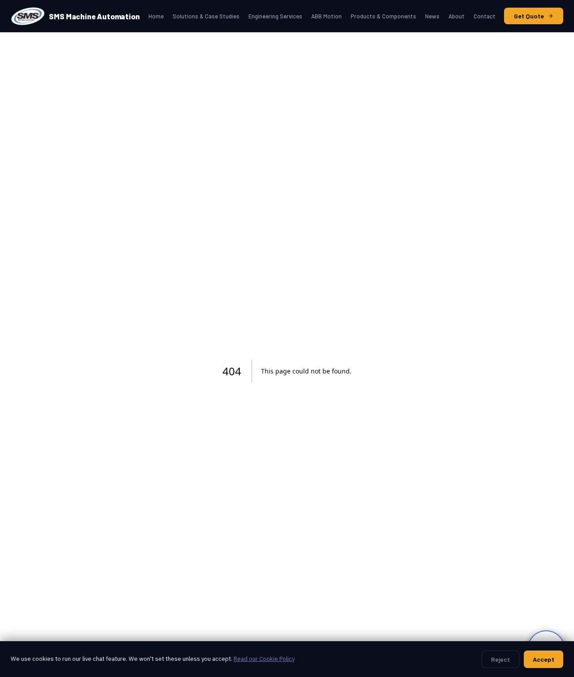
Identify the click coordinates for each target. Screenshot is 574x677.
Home (156, 16)
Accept (543, 659)
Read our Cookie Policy (264, 659)
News (432, 16)
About (456, 16)
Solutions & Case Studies (206, 16)
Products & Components (383, 16)
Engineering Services (275, 16)
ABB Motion (326, 16)
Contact (485, 16)
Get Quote (529, 16)
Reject (500, 659)
